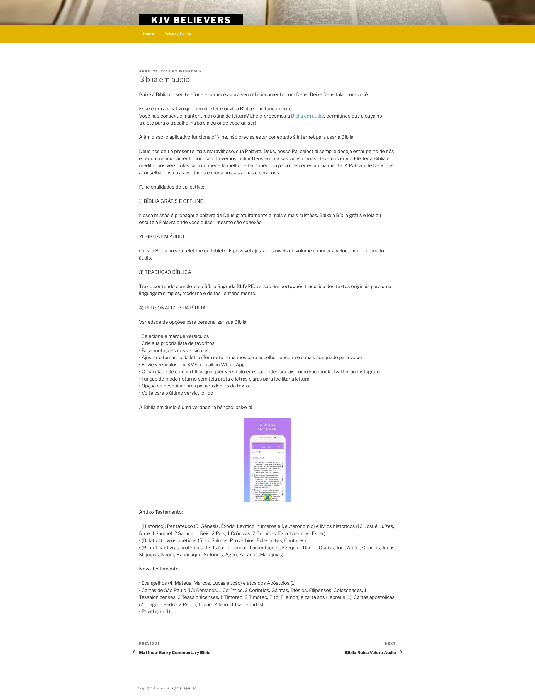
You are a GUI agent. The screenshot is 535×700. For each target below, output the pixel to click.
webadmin (190, 71)
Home (148, 33)
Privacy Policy (177, 33)
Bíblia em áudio (307, 116)
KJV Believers (191, 20)
